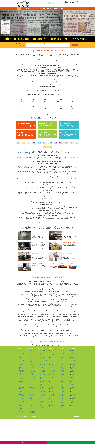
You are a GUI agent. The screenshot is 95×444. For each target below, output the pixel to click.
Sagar (72, 371)
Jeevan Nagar (32, 371)
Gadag (72, 387)
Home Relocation (42, 8)
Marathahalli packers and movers (23, 152)
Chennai (52, 356)
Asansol (62, 395)
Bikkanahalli (21, 380)
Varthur (41, 383)
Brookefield (21, 384)
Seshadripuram (43, 375)
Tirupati (62, 375)
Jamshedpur (63, 383)
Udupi (72, 395)
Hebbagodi (31, 356)
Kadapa (72, 401)
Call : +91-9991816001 (58, 114)
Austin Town (21, 359)
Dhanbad (52, 394)
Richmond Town (43, 366)
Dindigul (72, 366)
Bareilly (62, 361)
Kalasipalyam (32, 378)
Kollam (72, 354)
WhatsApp (71, 442)
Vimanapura (42, 387)
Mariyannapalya (32, 404)
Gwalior (52, 399)
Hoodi (31, 359)
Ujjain (62, 407)
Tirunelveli (73, 368)
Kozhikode (73, 353)
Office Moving (50, 8)
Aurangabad (53, 392)
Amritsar (52, 395)
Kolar (72, 388)
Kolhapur (62, 399)
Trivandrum (63, 374)
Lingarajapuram (32, 395)
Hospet (72, 385)
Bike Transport (28, 8)
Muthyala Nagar (32, 412)
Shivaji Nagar (42, 378)
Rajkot (52, 388)
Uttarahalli (42, 381)
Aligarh (62, 363)
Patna (52, 371)
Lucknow (52, 363)
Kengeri (31, 385)
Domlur (20, 402)
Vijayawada (53, 402)
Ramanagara (42, 364)
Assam (72, 405)
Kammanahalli (32, 384)
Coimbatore (53, 381)
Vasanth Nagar (42, 384)
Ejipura (20, 404)
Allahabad (52, 397)
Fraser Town (21, 407)
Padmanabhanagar (43, 354)
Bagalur (20, 361)
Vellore (72, 351)
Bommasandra (22, 385)
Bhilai (62, 384)
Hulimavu (31, 363)
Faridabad (52, 385)
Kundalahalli (32, 394)
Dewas (72, 373)
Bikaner (62, 380)
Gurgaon (52, 375)
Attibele (20, 357)
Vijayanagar (42, 385)
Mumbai (52, 350)
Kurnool (72, 398)
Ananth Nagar (21, 353)
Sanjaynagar (42, 373)
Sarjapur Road (42, 374)
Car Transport (35, 8)
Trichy (62, 360)
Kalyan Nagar (32, 381)
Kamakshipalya (32, 383)
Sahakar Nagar (42, 371)
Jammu (72, 407)
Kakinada (73, 399)
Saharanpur (63, 377)
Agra (51, 380)
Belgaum (41, 401)
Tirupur (62, 364)
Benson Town (21, 375)
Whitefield (42, 388)
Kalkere (31, 380)
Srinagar (52, 391)
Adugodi (20, 351)
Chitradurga (73, 394)
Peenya (41, 356)
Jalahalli (31, 370)
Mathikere (31, 405)
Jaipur (52, 361)
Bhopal (52, 368)
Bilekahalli (21, 381)
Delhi (51, 351)
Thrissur (72, 356)
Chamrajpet (21, 391)
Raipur (52, 408)
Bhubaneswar (63, 368)
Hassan (72, 390)
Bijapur (41, 405)
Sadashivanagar (43, 370)
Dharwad (41, 398)
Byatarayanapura (22, 388)
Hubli (41, 397)
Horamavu (31, 360)
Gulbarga (41, 402)
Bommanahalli (21, 383)
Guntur (62, 373)
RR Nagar (41, 367)
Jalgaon (62, 371)
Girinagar (20, 409)
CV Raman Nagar (22, 398)
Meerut (52, 387)
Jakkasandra (32, 367)
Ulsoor (41, 380)
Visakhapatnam (53, 370)
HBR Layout (32, 354)
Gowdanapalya (32, 350)
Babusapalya (21, 360)
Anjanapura (21, 354)
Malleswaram (32, 402)
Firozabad (63, 387)
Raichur (72, 383)
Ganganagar (21, 408)
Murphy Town (32, 409)
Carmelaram (21, 390)
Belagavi (72, 380)
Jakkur (31, 368)
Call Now (23, 442)
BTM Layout (21, 387)
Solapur (62, 354)
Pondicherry (73, 361)
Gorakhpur (63, 378)
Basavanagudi (21, 370)
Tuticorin (73, 364)
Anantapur (73, 404)
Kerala (72, 350)
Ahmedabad (53, 354)
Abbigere (20, 350)
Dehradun (62, 392)
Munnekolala (32, 408)
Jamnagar (63, 405)
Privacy (72, 408)
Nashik (52, 383)
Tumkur (41, 408)
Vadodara (52, 373)
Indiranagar (32, 364)
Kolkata (52, 357)
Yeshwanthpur (42, 394)
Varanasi (52, 390)
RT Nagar (41, 368)
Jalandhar (63, 367)
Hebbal (31, 357)
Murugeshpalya (32, 411)
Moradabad (63, 366)
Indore (52, 367)
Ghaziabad (52, 374)
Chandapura (21, 392)
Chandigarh (63, 350)
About (23, 8)
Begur (20, 374)
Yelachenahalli (42, 391)
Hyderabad (52, 353)
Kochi (62, 388)
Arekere (20, 356)
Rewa (72, 377)
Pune (51, 360)
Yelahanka (42, 392)
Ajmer (62, 401)
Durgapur (62, 394)
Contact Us (63, 8)
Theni (72, 370)
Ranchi (52, 384)
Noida (52, 377)
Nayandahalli (42, 353)
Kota (62, 351)
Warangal (62, 370)
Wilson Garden (42, 390)
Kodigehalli (32, 387)
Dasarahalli (21, 399)
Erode (72, 363)
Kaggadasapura (32, 377)
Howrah (52, 398)
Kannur (72, 357)
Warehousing (56, 8)
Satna (72, 374)
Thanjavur (73, 367)
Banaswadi (21, 364)
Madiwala (31, 397)
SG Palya (41, 377)
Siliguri (62, 408)
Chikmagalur (73, 397)
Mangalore (42, 399)
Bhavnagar (63, 391)
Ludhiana (52, 378)
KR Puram (31, 392)
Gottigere (21, 411)
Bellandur (21, 377)
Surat (52, 359)
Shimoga (41, 407)
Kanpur (52, 364)
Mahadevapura (32, 398)
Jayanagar (31, 373)
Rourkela (62, 397)
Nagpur (52, 366)
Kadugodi (31, 375)
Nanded (62, 398)
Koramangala (32, 388)
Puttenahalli (42, 357)
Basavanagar (21, 368)
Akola (62, 402)
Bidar (72, 384)
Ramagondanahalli (43, 360)
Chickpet (20, 394)
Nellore (62, 390)
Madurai (52, 407)
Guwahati (62, 353)
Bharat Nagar (21, 378)
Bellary (41, 404)
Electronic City (22, 405)
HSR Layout (32, 361)
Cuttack (62, 385)
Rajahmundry (73, 402)
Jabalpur (52, 401)
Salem (52, 405)
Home (19, 8)
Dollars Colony (21, 401)
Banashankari (21, 363)
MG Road (31, 407)
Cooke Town (21, 395)
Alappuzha (73, 359)
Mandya (41, 409)
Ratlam (72, 375)
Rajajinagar (42, 359)
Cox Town (21, 397)
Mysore (41, 395)
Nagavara (41, 351)
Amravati (62, 381)
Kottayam (73, 360)
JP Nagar (31, 374)
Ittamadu (31, 366)
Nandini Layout (42, 350)
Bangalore (73, 178)
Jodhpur (52, 404)
